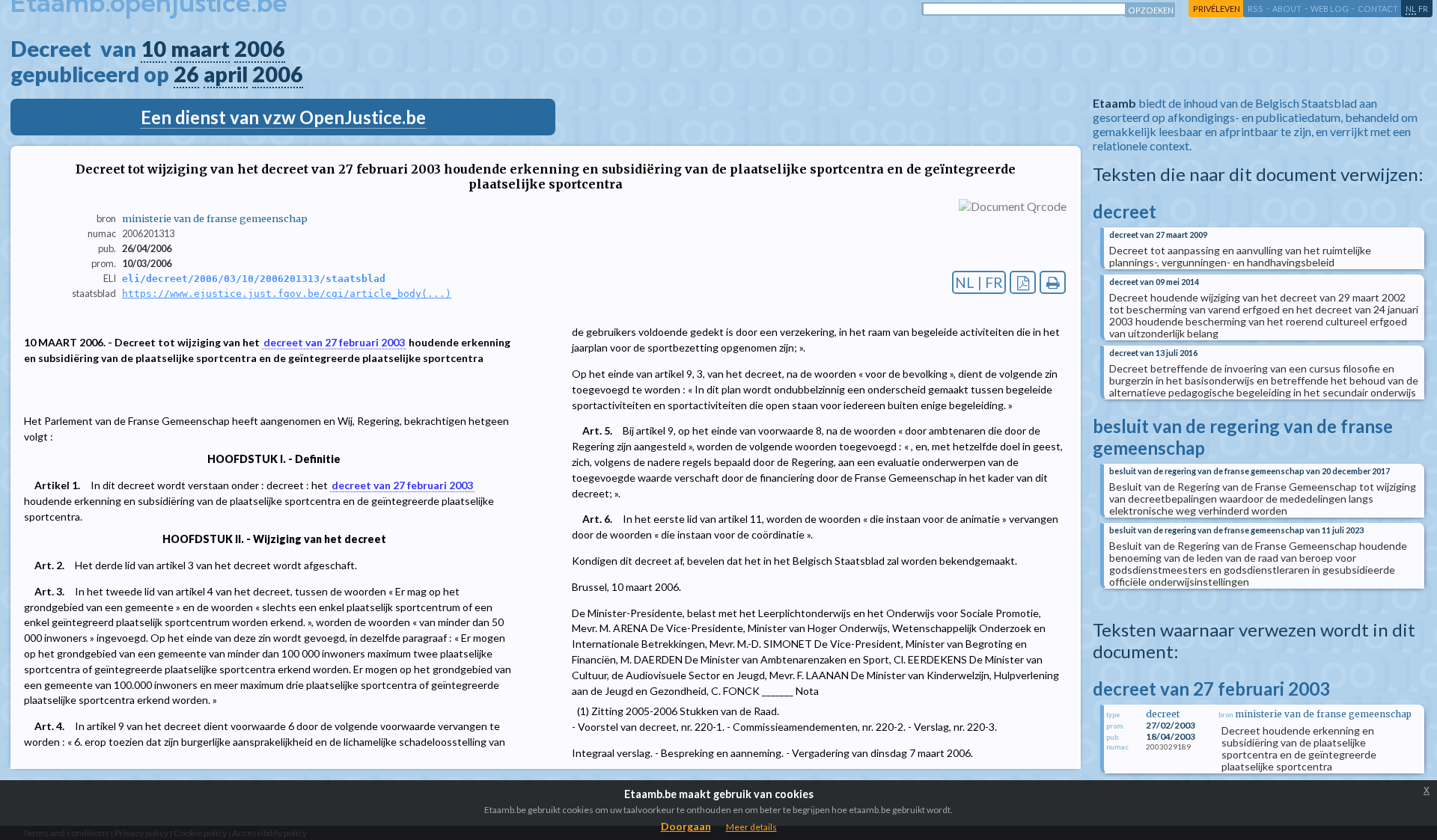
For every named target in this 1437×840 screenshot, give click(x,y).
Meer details (751, 827)
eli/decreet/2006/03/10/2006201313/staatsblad (253, 278)
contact (1378, 8)
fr (1423, 8)
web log (1330, 8)
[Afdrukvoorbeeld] (1053, 282)
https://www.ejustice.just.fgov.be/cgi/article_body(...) (286, 293)
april (226, 74)
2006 (259, 48)
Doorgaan (686, 826)
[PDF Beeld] (1023, 282)
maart (200, 48)
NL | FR (979, 282)
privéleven (1216, 8)
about (1287, 8)
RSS (1255, 8)
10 (153, 48)
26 (186, 74)
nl (1411, 8)
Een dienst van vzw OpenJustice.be (283, 117)
